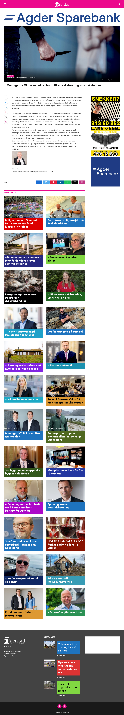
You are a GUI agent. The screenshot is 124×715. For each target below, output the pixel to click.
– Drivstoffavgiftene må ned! (66, 612)
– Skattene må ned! (60, 365)
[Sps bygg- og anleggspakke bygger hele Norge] (23, 457)
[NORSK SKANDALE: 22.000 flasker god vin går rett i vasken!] (65, 528)
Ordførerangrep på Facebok (66, 331)
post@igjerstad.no (14, 656)
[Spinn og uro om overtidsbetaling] (65, 491)
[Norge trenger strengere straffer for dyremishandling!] (23, 281)
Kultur (50, 537)
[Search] (119, 4)
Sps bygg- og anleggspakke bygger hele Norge (22, 472)
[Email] (6, 117)
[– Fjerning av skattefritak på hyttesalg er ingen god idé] (23, 352)
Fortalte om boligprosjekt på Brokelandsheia (66, 222)
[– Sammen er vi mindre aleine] (65, 244)
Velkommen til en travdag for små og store (67, 647)
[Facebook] (6, 97)
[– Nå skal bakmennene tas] (23, 386)
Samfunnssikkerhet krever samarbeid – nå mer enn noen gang (22, 544)
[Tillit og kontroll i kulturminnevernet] (65, 565)
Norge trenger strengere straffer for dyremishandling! (21, 297)
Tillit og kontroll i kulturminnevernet (60, 580)
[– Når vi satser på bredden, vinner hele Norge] (65, 281)
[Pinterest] (6, 112)
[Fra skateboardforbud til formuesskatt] (23, 599)
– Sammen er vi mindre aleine (62, 259)
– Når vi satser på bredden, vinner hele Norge (65, 296)
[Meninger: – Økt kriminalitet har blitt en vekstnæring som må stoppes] (62, 54)
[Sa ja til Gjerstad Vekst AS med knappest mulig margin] (65, 386)
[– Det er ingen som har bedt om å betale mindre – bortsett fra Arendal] (23, 491)
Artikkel (8, 216)
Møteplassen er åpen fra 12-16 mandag (65, 472)
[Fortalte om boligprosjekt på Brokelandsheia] (65, 207)
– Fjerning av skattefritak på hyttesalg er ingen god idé (23, 367)
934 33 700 (12, 653)
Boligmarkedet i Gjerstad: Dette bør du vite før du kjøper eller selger (21, 223)
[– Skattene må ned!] (65, 352)
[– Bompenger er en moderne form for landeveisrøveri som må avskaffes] (23, 244)
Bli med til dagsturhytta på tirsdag (67, 687)
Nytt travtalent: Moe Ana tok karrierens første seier (67, 667)
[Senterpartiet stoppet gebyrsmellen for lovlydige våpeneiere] (65, 420)
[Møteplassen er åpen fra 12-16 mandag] (65, 457)
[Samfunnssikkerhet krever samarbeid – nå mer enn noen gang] (23, 528)
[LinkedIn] (6, 107)
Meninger (10, 75)
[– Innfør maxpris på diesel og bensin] (23, 565)
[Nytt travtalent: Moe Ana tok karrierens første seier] (49, 663)
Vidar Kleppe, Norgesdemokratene (17, 77)
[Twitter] (6, 102)
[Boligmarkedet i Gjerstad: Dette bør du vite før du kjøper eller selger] (23, 207)
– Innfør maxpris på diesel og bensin (21, 580)
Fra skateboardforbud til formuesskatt (20, 614)
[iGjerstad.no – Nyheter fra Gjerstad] (62, 4)
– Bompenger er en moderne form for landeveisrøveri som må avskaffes (23, 260)
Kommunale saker (53, 216)
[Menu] (5, 4)
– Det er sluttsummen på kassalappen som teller (20, 333)
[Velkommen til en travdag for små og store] (49, 644)
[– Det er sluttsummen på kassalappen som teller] (23, 318)
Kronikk (7, 253)
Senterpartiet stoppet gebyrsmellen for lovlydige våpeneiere (65, 436)
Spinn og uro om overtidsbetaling (58, 506)
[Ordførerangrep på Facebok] (65, 318)
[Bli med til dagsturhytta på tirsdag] (49, 685)
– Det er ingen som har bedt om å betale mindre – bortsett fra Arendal (22, 507)
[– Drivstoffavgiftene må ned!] (65, 599)
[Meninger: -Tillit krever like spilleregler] (23, 420)
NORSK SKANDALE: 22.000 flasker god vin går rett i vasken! (65, 544)
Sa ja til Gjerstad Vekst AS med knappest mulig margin (65, 401)
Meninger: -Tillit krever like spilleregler (22, 435)
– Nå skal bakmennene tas (21, 399)
